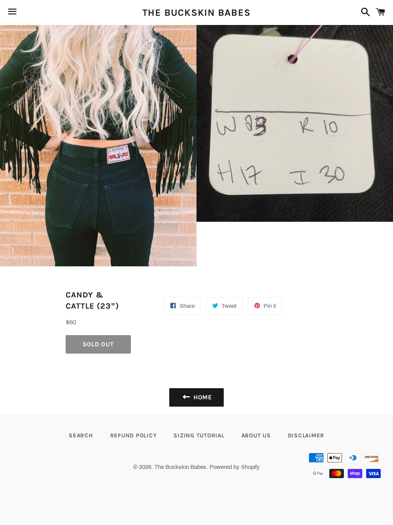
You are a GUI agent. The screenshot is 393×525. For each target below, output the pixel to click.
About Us (256, 435)
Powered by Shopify (235, 467)
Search (81, 435)
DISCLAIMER (306, 435)
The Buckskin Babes (196, 12)
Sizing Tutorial (198, 435)
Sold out (98, 344)
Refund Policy (133, 435)
